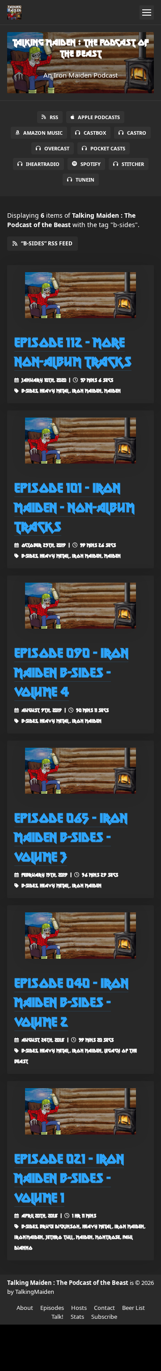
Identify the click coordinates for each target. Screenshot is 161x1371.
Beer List (133, 1308)
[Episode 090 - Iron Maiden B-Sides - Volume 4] (80, 606)
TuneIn (85, 179)
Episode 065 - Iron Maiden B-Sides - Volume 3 (70, 837)
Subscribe (104, 1317)
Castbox (95, 132)
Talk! (57, 1317)
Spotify (90, 164)
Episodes (52, 1308)
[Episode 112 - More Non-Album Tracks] (80, 295)
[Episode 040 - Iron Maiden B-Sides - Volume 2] (80, 935)
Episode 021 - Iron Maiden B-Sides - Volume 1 (69, 1177)
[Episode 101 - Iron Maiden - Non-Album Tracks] (80, 441)
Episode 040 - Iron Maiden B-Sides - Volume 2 (71, 1002)
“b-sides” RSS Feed (46, 243)
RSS (54, 117)
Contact (104, 1308)
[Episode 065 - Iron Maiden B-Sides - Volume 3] (80, 771)
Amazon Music (43, 132)
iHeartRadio (42, 164)
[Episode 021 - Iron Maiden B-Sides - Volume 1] (80, 1111)
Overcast (56, 148)
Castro (136, 132)
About (25, 1308)
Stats (77, 1317)
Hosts (79, 1308)
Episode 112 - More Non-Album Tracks (72, 352)
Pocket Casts (107, 148)
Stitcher (133, 164)
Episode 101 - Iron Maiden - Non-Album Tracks (74, 506)
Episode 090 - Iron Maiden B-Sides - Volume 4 (71, 671)
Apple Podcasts (99, 117)
